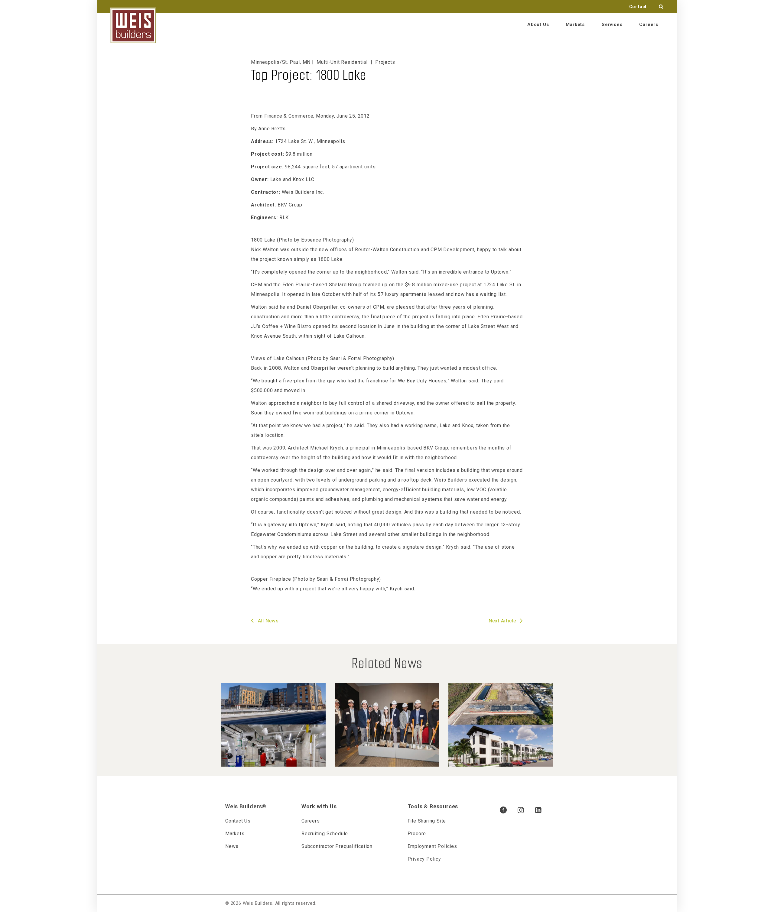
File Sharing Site (427, 821)
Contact (638, 6)
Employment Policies (432, 846)
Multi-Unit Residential (342, 62)
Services (612, 24)
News (232, 846)
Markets (575, 24)
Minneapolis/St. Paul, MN (281, 62)
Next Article (503, 621)
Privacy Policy (424, 859)
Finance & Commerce (288, 116)
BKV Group (290, 205)
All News (267, 621)
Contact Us (238, 821)
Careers (648, 24)
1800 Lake (330, 259)
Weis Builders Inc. (303, 192)
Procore (417, 833)
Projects (385, 62)
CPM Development (451, 249)
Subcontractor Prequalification (336, 846)
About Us (538, 24)
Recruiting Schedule (324, 833)
